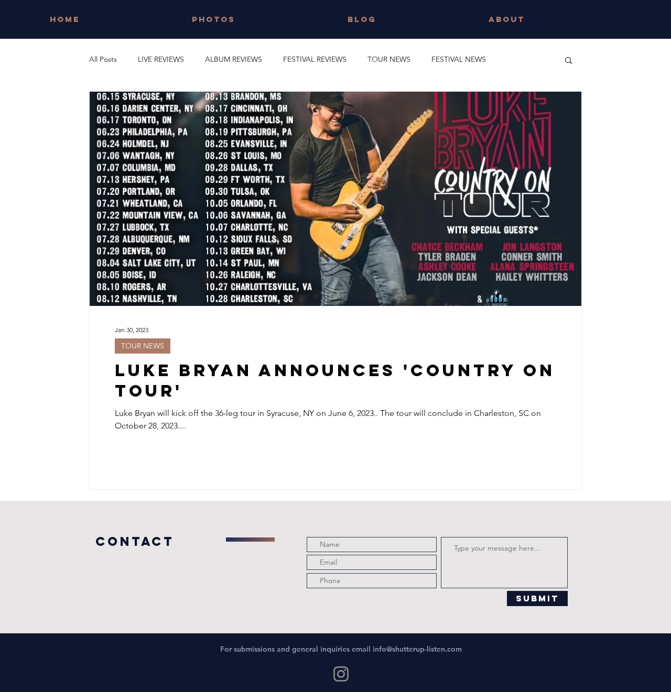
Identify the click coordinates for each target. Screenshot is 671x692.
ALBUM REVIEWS (233, 59)
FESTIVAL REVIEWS (315, 59)
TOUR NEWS (388, 59)
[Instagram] (341, 674)
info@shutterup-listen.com (417, 649)
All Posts (103, 59)
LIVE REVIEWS (161, 59)
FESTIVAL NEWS (458, 59)
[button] (568, 61)
